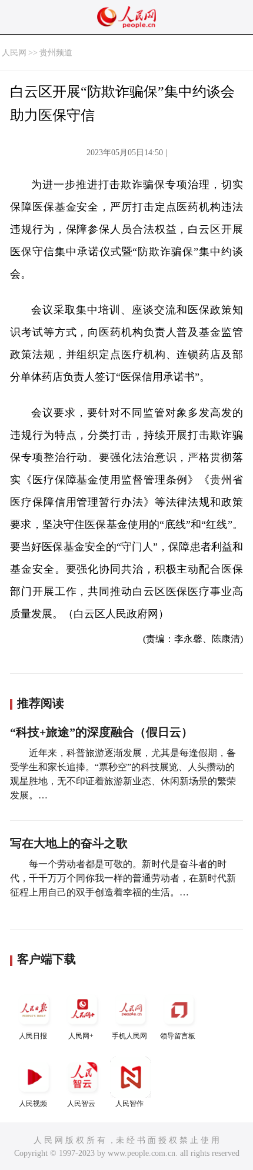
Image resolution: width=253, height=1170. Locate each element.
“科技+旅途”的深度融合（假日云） (101, 732)
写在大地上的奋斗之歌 (69, 843)
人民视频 (33, 1103)
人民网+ (81, 1036)
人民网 (14, 52)
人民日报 (33, 1036)
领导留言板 (177, 1036)
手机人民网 (129, 1036)
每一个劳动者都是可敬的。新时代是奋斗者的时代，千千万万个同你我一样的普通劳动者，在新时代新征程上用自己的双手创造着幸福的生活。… (123, 878)
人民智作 (129, 1103)
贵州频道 (55, 52)
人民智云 (81, 1103)
